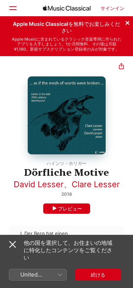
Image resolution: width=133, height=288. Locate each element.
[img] (67, 8)
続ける (98, 275)
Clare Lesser (96, 184)
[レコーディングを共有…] (121, 67)
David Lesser (39, 184)
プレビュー (70, 209)
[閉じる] (127, 21)
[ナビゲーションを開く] (12, 8)
